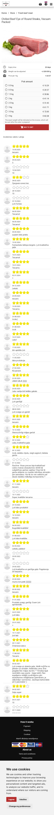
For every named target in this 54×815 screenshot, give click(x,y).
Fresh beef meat (25, 13)
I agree (11, 799)
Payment (27, 726)
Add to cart (28, 127)
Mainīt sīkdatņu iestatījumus (27, 739)
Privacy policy (27, 758)
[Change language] (46, 4)
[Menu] (51, 4)
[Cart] (40, 4)
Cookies (27, 734)
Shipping (27, 730)
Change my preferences (19, 806)
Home (4, 13)
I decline (23, 799)
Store (12, 13)
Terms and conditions (27, 754)
